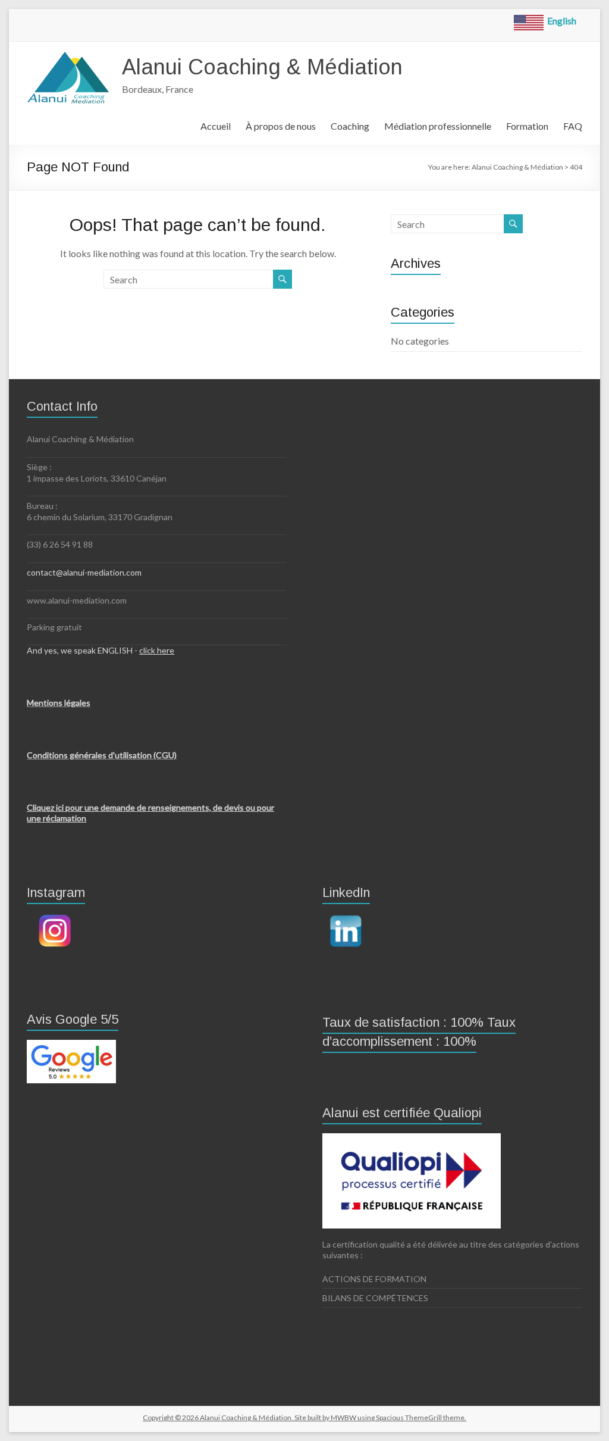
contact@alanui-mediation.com (84, 572)
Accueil (215, 126)
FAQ (572, 126)
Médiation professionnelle (437, 126)
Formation (527, 126)
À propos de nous (281, 126)
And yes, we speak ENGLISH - (100, 650)
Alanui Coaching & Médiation (262, 67)
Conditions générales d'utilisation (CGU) (102, 755)
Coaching (350, 126)
